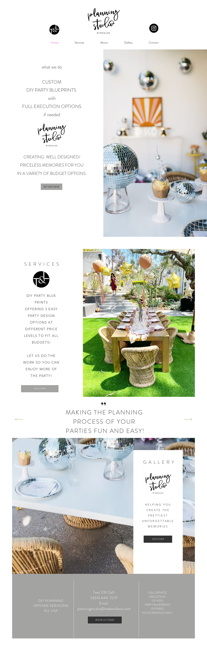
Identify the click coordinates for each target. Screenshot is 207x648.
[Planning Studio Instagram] (153, 28)
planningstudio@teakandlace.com (104, 608)
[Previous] (19, 419)
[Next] (188, 419)
